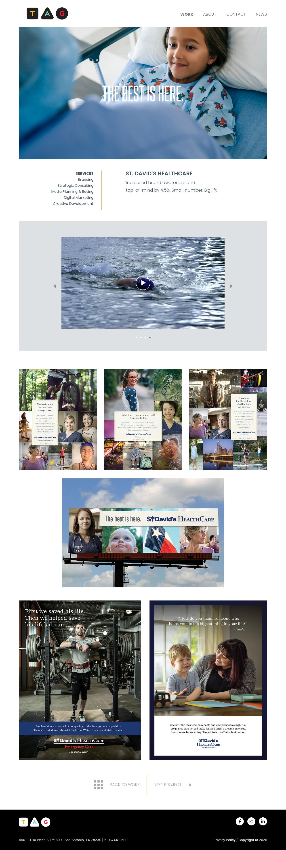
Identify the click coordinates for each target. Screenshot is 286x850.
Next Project (167, 785)
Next (231, 286)
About (210, 14)
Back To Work (125, 785)
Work (186, 14)
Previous (55, 286)
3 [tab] (145, 336)
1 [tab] (136, 336)
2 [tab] (141, 336)
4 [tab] (150, 336)
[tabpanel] (143, 283)
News (261, 14)
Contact (236, 14)
